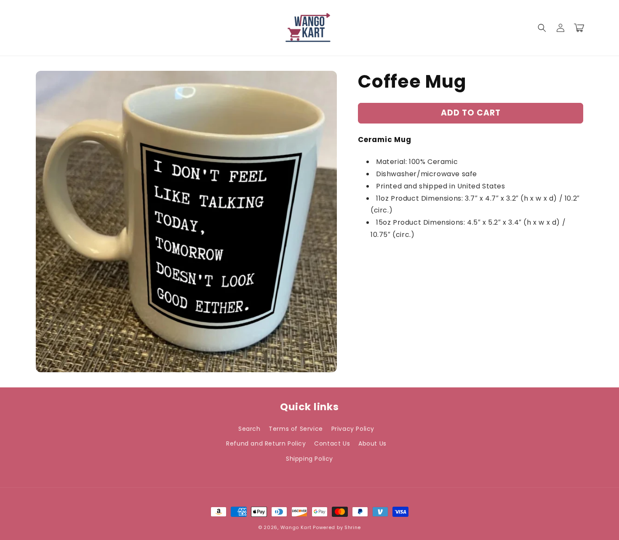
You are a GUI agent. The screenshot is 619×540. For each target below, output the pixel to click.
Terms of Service (296, 428)
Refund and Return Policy (266, 443)
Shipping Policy (309, 458)
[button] (542, 28)
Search (249, 428)
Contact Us (332, 443)
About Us (372, 443)
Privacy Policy (352, 428)
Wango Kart (296, 527)
